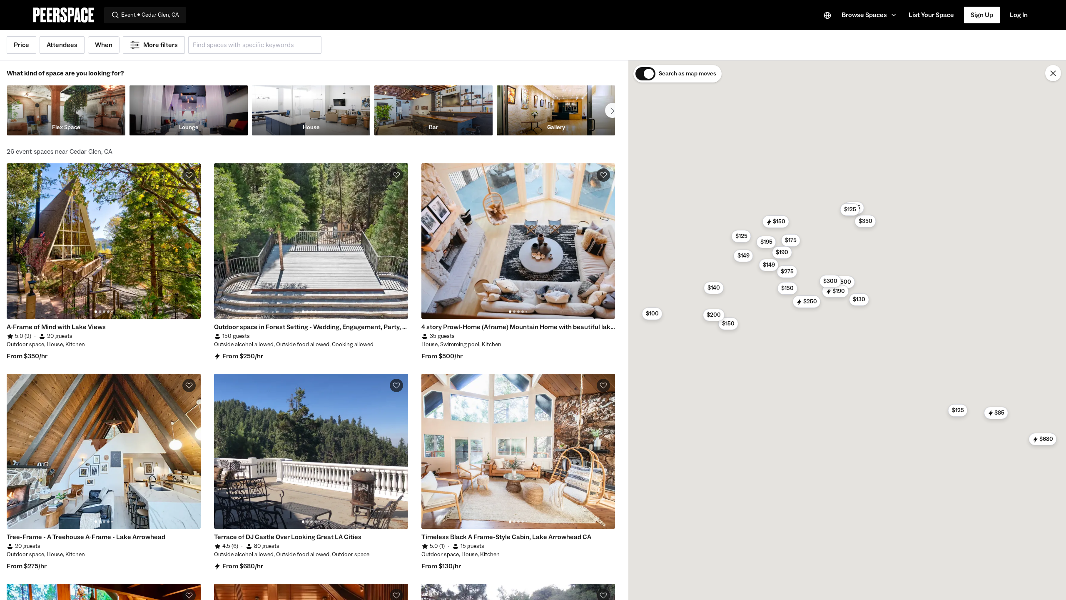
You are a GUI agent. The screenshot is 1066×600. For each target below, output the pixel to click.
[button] (870, 15)
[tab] (96, 311)
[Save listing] (189, 175)
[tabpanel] (104, 241)
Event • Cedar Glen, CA (150, 15)
